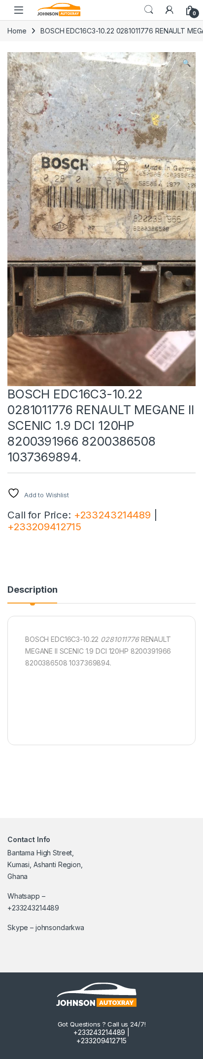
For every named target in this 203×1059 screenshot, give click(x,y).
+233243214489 (112, 515)
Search (148, 9)
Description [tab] (32, 590)
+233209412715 (44, 526)
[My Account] (169, 10)
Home (16, 31)
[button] (186, 63)
